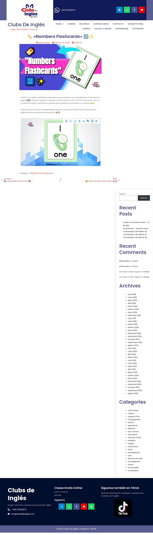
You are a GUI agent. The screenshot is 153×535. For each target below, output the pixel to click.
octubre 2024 (134, 339)
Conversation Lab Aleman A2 (135, 237)
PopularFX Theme (88, 528)
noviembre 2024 (135, 336)
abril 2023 (132, 369)
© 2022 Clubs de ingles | (68, 528)
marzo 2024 (133, 357)
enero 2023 (132, 378)
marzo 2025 (132, 324)
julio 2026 (132, 294)
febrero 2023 (133, 375)
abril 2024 (132, 354)
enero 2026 (132, 312)
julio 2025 (132, 318)
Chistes (131, 413)
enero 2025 (132, 330)
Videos (130, 464)
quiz (130, 455)
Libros (130, 449)
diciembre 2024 (134, 333)
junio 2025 (132, 321)
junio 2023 (132, 363)
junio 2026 (132, 297)
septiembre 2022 (135, 390)
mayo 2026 (132, 300)
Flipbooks (34, 173)
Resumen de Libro (135, 458)
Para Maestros (46, 173)
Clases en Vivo (134, 416)
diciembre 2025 (134, 315)
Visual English (133, 467)
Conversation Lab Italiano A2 (135, 231)
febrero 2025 (133, 327)
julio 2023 (132, 360)
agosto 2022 (133, 393)
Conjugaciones (134, 419)
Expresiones (133, 425)
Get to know (133, 431)
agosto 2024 (133, 345)
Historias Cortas (134, 437)
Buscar (122, 193)
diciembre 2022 (134, 381)
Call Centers (133, 410)
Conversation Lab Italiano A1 (134, 234)
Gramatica (132, 434)
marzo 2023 (132, 372)
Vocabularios (133, 470)
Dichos (131, 422)
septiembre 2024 (135, 342)
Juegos (131, 443)
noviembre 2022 (134, 384)
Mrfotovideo (124, 261)
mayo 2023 (132, 366)
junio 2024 (132, 351)
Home (135, 261)
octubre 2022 (133, 387)
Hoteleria (131, 440)
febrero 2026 (133, 309)
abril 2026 (132, 303)
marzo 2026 (132, 306)
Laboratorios (133, 446)
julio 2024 (132, 348)
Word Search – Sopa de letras (135, 228)
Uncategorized (134, 461)
